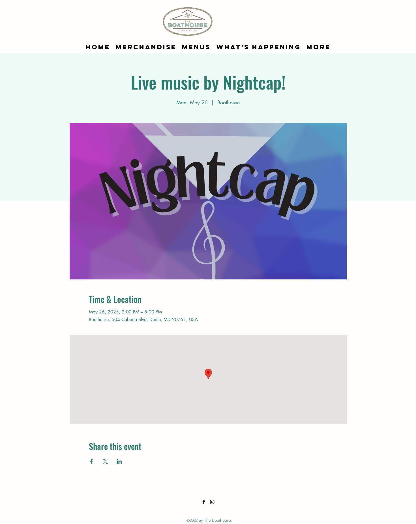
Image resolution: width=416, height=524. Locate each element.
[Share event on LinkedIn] (119, 461)
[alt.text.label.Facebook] (204, 502)
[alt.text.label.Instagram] (212, 502)
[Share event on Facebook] (91, 461)
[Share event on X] (105, 461)
